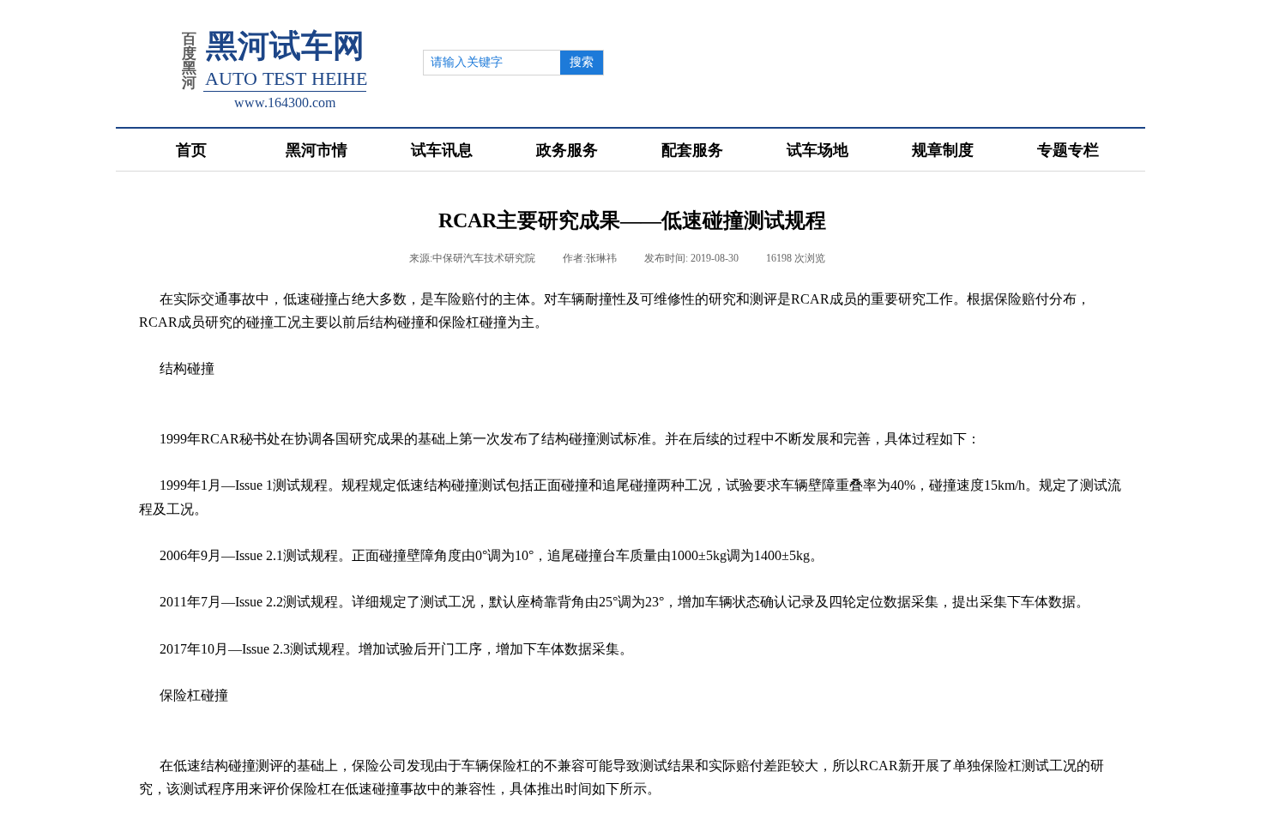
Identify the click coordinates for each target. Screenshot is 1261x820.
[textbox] (490, 62)
